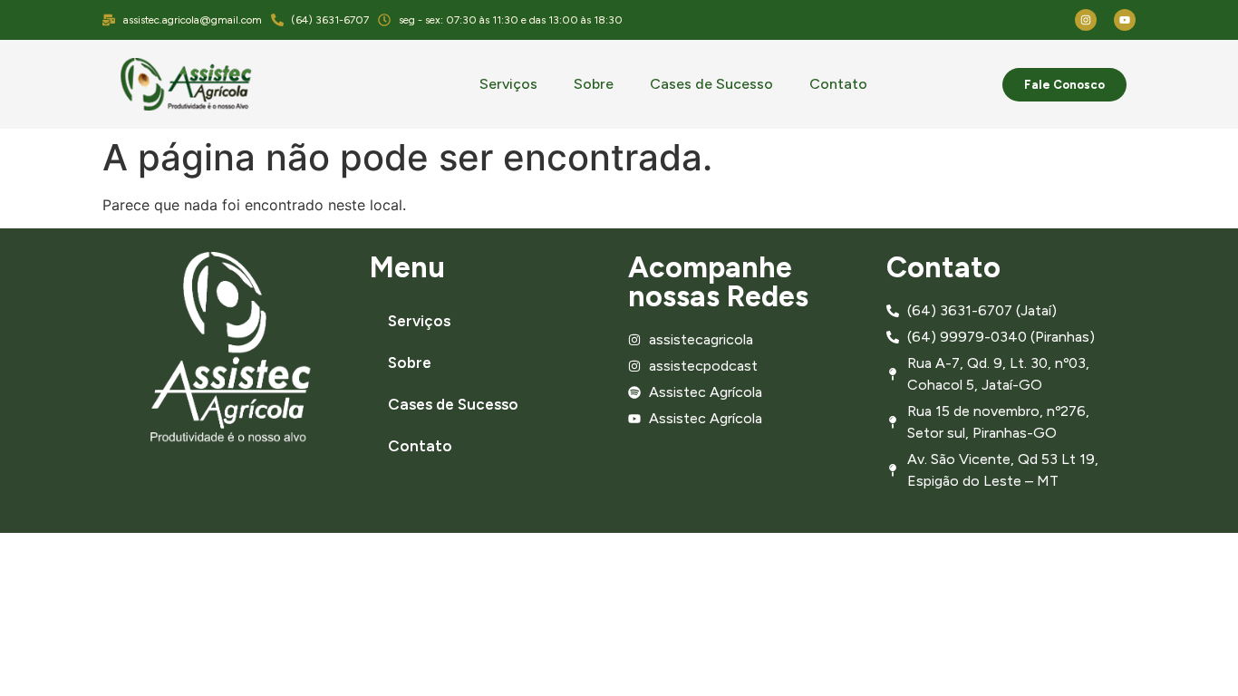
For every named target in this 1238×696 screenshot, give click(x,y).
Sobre (594, 83)
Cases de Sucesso (711, 83)
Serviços (508, 83)
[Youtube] (1125, 20)
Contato (838, 83)
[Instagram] (1086, 20)
